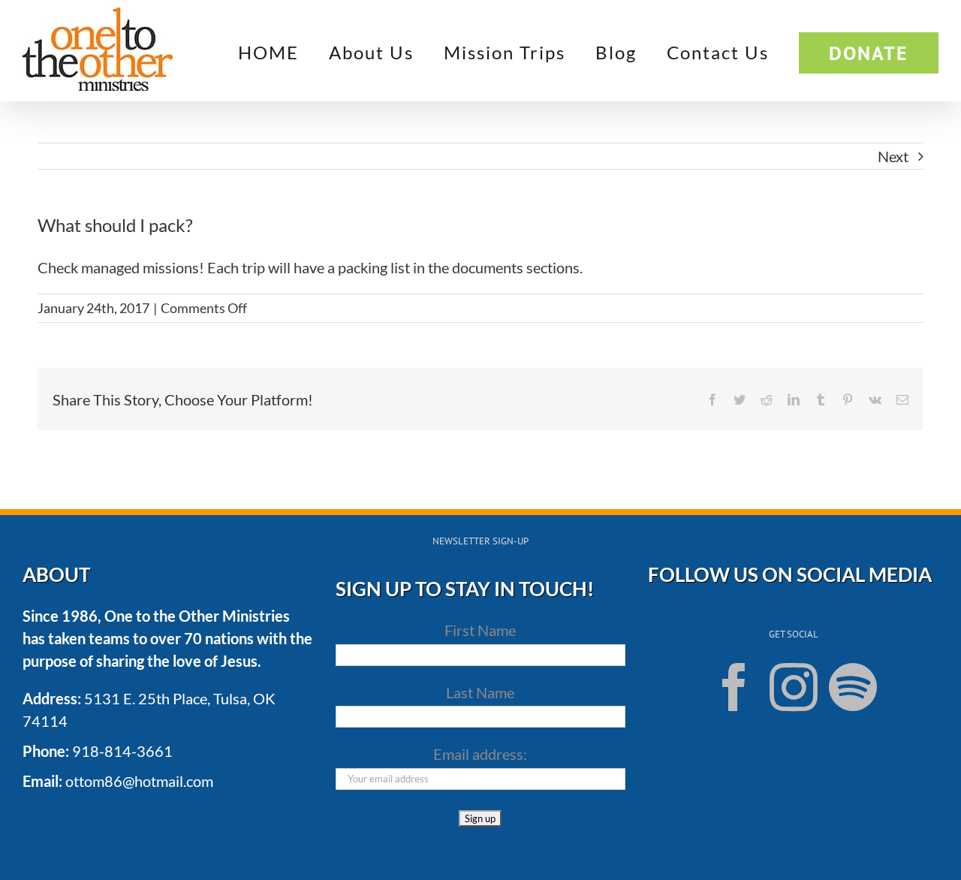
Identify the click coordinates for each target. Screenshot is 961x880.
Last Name (480, 692)
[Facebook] (734, 686)
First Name (480, 630)
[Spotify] (853, 686)
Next (893, 156)
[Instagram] (794, 686)
